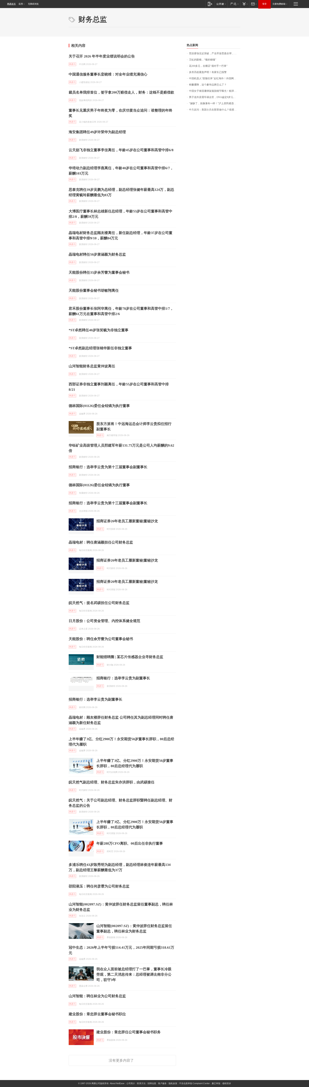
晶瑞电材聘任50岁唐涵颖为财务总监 (97, 254)
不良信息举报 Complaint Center (194, 1083)
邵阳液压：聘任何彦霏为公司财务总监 (99, 886)
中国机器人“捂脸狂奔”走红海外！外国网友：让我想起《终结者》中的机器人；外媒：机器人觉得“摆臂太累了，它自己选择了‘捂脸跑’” (214, 78)
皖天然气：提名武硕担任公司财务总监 (99, 603)
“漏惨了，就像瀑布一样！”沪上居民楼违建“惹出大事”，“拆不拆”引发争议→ (214, 103)
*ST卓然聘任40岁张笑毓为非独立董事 (98, 330)
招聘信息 (152, 1083)
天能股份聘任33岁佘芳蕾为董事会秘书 (99, 272)
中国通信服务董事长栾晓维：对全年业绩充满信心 (108, 74)
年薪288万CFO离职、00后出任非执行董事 (129, 843)
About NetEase (117, 1083)
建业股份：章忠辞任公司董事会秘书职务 (128, 1032)
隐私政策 (173, 1083)
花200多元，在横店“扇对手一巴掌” (208, 66)
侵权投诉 (226, 1083)
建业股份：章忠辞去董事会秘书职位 (97, 1014)
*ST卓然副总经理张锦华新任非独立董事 (100, 348)
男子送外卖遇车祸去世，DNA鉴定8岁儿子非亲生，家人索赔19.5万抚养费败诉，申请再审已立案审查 (214, 97)
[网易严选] (233, 4)
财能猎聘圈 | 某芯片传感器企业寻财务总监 (129, 657)
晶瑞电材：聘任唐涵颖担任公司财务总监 (101, 542)
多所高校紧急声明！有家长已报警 (208, 72)
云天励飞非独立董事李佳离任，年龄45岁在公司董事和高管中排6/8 (121, 150)
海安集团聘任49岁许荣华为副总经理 (97, 132)
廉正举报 (216, 1083)
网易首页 (11, 4)
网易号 (72, 64)
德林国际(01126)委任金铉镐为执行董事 (99, 406)
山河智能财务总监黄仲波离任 (92, 366)
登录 (264, 4)
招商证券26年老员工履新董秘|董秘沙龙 (127, 521)
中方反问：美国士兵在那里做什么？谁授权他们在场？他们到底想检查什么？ (214, 109)
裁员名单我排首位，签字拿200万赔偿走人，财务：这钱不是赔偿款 (121, 92)
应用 (21, 4)
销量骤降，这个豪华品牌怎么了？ (208, 84)
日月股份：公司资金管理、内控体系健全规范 (104, 621)
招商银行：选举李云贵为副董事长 (123, 678)
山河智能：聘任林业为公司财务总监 (97, 996)
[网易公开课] (221, 4)
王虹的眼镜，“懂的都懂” (202, 59)
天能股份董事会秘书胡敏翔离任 (94, 290)
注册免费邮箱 (279, 4)
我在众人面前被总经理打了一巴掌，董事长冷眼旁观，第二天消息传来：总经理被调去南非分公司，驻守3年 (133, 974)
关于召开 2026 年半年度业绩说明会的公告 (102, 56)
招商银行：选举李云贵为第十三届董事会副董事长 (108, 467)
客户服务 (162, 1083)
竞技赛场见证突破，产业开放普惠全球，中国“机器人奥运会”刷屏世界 (214, 53)
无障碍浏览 (33, 4)
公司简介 (130, 1083)
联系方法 (141, 1083)
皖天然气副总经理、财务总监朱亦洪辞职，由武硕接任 (111, 782)
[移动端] (210, 4)
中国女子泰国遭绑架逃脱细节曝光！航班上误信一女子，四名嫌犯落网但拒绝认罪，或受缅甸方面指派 (214, 91)
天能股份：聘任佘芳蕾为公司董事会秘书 (101, 639)
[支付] (244, 4)
